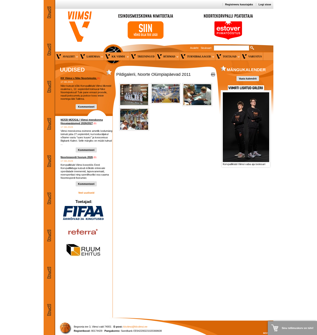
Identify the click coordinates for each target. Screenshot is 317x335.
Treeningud (146, 56)
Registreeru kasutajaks (239, 4)
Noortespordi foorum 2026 (77, 157)
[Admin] (1, 2)
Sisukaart (206, 47)
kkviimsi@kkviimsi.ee (135, 326)
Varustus (255, 56)
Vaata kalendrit (248, 78)
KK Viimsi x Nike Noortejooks (79, 78)
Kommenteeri (86, 106)
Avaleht (194, 47)
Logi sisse (265, 4)
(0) (98, 78)
